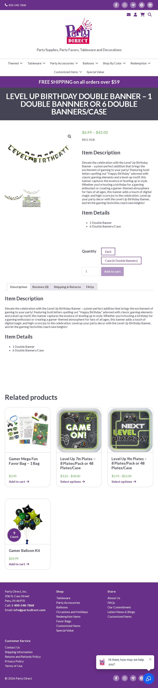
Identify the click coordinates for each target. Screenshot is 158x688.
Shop (60, 591)
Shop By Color (112, 63)
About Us (114, 598)
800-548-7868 (17, 5)
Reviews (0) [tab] (40, 287)
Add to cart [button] (17, 481)
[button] (69, 136)
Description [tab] (18, 287)
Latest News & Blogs (121, 612)
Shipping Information (19, 652)
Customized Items (66, 72)
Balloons (88, 63)
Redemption (138, 63)
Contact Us (12, 647)
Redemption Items (68, 616)
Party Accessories (62, 63)
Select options (70, 481)
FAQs (111, 602)
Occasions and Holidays (72, 612)
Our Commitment (119, 607)
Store (112, 591)
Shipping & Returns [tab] (67, 287)
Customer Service (17, 641)
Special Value (95, 72)
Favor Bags (63, 621)
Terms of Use (13, 666)
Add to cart (112, 271)
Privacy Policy (14, 661)
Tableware (34, 63)
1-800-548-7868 (22, 605)
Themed (13, 63)
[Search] (149, 14)
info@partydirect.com (29, 610)
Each (108, 251)
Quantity (89, 251)
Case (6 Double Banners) (121, 260)
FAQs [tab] (90, 287)
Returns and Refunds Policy (23, 656)
